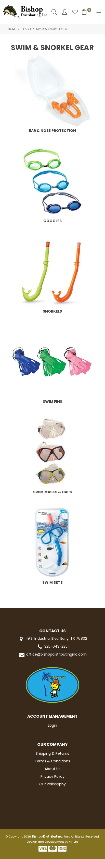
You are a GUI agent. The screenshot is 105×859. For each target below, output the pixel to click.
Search (54, 12)
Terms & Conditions (52, 761)
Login (52, 725)
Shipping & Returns (52, 753)
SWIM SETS (52, 582)
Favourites (75, 12)
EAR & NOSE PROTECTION (52, 130)
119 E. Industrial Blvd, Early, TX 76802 (55, 638)
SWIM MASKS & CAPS (52, 492)
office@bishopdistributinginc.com (56, 654)
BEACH (26, 29)
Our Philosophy (52, 784)
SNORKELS (52, 311)
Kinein (73, 842)
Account (64, 12)
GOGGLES (52, 220)
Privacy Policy (52, 776)
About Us (52, 768)
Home (12, 29)
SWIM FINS (52, 401)
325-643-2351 (56, 646)
